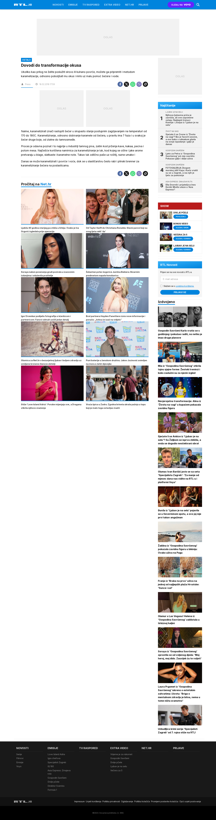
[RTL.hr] (23, 4)
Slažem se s (179, 286)
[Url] (145, 84)
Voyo (18, 766)
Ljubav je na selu (118, 766)
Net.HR (129, 4)
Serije (19, 754)
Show (164, 206)
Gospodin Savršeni (57, 777)
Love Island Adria (56, 754)
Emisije (73, 4)
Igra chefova (54, 758)
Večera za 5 (116, 770)
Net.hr (45, 184)
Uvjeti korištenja (93, 801)
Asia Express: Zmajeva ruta (59, 772)
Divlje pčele (53, 781)
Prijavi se (180, 292)
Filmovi (19, 758)
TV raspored (90, 4)
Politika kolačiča (142, 801)
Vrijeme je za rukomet (121, 754)
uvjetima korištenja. (185, 286)
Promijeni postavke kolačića (164, 801)
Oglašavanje (127, 801)
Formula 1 (52, 789)
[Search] (198, 4)
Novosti (58, 4)
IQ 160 (51, 766)
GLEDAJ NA (177, 5)
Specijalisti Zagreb (57, 762)
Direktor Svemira (56, 785)
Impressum (79, 801)
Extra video (112, 4)
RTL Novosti (168, 265)
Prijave (143, 4)
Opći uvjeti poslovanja (190, 801)
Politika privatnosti (111, 801)
